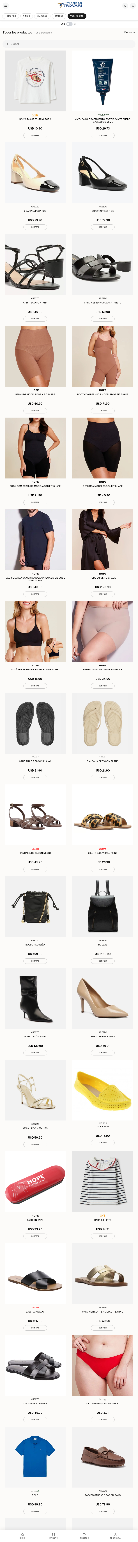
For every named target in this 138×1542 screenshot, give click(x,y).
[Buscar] (125, 6)
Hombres (10, 16)
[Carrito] (133, 6)
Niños (26, 16)
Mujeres (42, 16)
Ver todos (77, 16)
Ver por (128, 32)
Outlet (58, 16)
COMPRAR (35, 135)
